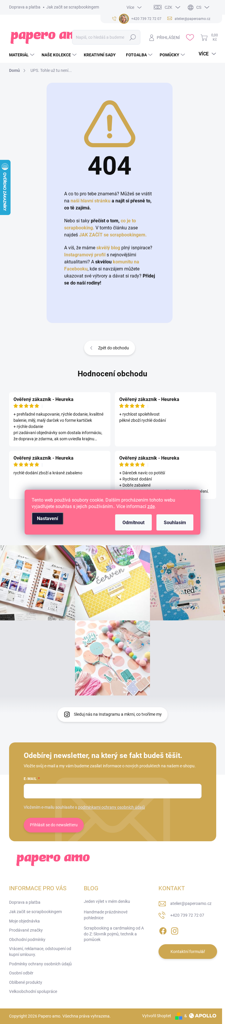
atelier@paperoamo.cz (191, 903)
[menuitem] (22, 55)
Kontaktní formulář (188, 951)
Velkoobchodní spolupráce (33, 991)
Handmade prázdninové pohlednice (105, 915)
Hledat (133, 37)
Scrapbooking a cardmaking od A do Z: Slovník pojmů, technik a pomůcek (114, 934)
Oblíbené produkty (25, 982)
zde (151, 506)
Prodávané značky (26, 930)
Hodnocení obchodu (112, 373)
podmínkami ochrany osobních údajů (111, 807)
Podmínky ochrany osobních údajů (40, 964)
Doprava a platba (24, 7)
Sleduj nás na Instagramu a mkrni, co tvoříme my (118, 714)
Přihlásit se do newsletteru (54, 824)
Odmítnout (133, 522)
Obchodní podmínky (27, 939)
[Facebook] (162, 930)
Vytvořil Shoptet (156, 1015)
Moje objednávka (24, 921)
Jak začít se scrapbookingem (72, 7)
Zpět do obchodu (113, 348)
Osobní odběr (21, 973)
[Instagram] (174, 930)
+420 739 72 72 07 (187, 915)
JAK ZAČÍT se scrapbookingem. (113, 235)
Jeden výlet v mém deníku (107, 901)
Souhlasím (175, 522)
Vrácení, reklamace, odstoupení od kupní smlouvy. (40, 951)
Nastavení (47, 518)
